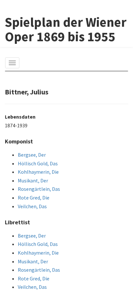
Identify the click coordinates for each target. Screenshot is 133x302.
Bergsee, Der (32, 154)
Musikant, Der (33, 180)
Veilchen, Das (32, 206)
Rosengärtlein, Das (39, 189)
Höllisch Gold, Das (38, 163)
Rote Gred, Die (33, 197)
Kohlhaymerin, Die (38, 172)
